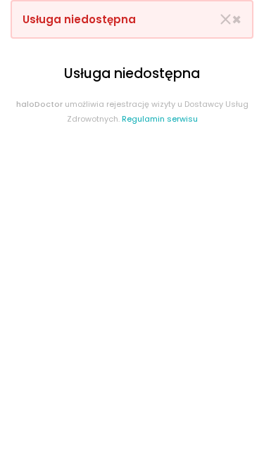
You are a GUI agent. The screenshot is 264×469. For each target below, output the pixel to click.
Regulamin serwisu (160, 118)
